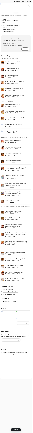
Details (12, 63)
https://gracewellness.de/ (10, 294)
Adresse (25, 15)
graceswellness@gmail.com (10, 291)
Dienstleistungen (5, 15)
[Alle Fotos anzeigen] (16, 8)
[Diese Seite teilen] (29, 5)
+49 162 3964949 (26, 1)
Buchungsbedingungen (9, 301)
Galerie (12, 15)
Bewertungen (18, 15)
